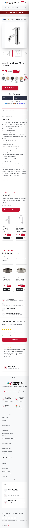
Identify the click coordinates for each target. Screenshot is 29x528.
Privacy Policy (5, 468)
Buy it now (14, 94)
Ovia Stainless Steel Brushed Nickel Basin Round (21, 281)
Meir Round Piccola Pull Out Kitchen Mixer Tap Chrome (21, 230)
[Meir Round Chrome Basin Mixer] (7, 219)
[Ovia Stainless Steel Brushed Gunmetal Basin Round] (7, 270)
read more (19, 362)
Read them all (14, 339)
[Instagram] (23, 391)
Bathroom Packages (7, 451)
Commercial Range (6, 448)
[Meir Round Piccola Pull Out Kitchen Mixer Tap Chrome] (21, 219)
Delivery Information (7, 473)
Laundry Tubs (5, 430)
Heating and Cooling (7, 443)
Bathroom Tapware (6, 425)
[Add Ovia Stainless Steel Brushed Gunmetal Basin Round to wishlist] (11, 289)
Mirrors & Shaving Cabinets (8, 438)
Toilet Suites (5, 417)
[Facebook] (19, 391)
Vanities (4, 435)
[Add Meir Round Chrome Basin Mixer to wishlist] (11, 238)
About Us (4, 461)
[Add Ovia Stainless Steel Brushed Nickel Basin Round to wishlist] (24, 289)
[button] (25, 3)
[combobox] (15, 110)
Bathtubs (4, 420)
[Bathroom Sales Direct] (10, 3)
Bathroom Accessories (7, 433)
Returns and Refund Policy (8, 479)
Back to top (15, 377)
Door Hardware (5, 453)
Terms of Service (6, 471)
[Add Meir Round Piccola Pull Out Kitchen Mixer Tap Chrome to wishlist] (24, 238)
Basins (3, 428)
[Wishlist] (18, 3)
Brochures (4, 476)
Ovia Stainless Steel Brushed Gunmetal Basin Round (7, 281)
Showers (4, 423)
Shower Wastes (6, 441)
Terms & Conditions (6, 513)
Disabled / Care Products (8, 446)
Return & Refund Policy (18, 513)
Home (2, 15)
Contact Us (4, 463)
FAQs (3, 466)
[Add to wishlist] (7, 98)
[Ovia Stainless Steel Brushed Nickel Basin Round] (21, 270)
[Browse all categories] (2, 3)
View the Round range (10, 210)
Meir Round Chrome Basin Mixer (6, 230)
